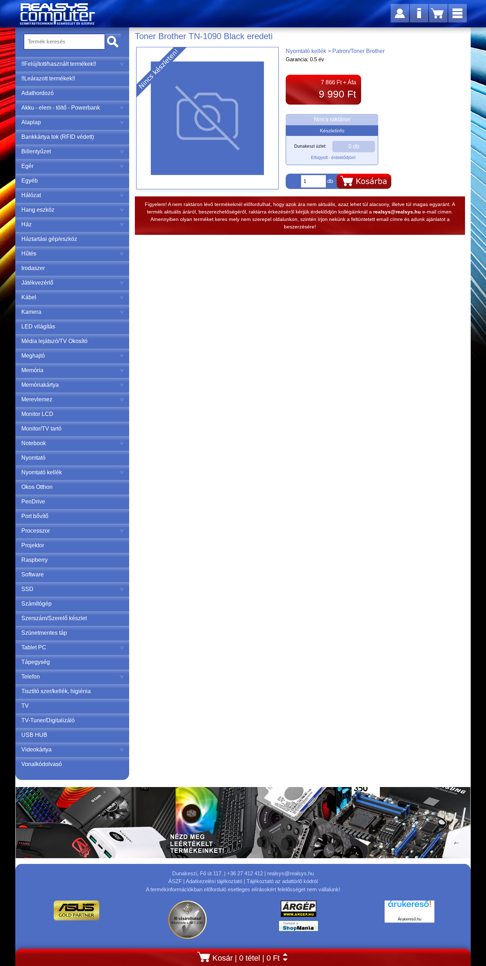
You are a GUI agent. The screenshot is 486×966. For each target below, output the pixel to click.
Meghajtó (33, 356)
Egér (27, 166)
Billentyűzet (36, 151)
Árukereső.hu (409, 919)
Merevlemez (36, 399)
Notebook (33, 443)
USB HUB (34, 735)
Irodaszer (33, 268)
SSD (27, 589)
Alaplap (31, 122)
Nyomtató (33, 458)
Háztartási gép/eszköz (49, 239)
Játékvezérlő (37, 283)
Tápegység (35, 662)
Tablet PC (33, 647)
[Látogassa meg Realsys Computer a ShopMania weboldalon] (298, 928)
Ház (26, 224)
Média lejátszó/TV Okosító (54, 341)
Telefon (30, 677)
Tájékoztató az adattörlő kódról (282, 881)
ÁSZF (175, 881)
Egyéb (29, 181)
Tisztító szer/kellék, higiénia (56, 691)
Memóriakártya (40, 385)
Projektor (32, 545)
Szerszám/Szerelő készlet (54, 618)
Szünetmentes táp (44, 633)
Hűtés (28, 253)
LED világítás (38, 326)
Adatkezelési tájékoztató (214, 881)
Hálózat (31, 195)
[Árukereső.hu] (409, 908)
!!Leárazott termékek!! (48, 78)
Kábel (28, 297)
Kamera (31, 312)
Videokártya (36, 749)
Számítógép (36, 604)
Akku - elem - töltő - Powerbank (60, 108)
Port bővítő (34, 516)
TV (25, 706)
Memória (32, 370)
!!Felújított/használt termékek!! (58, 64)
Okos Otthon (37, 487)
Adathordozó (37, 93)
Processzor (35, 531)
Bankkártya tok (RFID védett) (57, 137)
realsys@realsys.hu (290, 873)
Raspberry (34, 560)
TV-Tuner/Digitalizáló (48, 720)
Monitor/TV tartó (41, 429)
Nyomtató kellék (41, 472)
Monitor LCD (37, 414)
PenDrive (33, 501)
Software (32, 574)
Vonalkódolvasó (41, 764)
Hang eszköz (37, 210)
